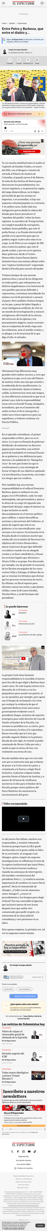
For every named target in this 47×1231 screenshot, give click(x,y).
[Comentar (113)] (28, 60)
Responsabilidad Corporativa (23, 1176)
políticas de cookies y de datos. (14, 1229)
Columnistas (23, 610)
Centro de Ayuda (23, 1185)
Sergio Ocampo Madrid (18, 50)
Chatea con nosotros (25, 1168)
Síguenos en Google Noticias (25, 996)
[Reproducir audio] (5, 128)
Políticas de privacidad (23, 1182)
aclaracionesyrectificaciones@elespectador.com (23, 1205)
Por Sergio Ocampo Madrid (21, 965)
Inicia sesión (8, 1122)
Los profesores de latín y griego (30, 635)
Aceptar (40, 1226)
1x (42, 131)
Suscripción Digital (23, 1164)
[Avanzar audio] (39, 131)
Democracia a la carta (26, 624)
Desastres (22, 613)
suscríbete (19, 1122)
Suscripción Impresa (23, 1160)
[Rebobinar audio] (35, 131)
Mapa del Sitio (23, 1157)
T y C (23, 1132)
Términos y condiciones (23, 1179)
